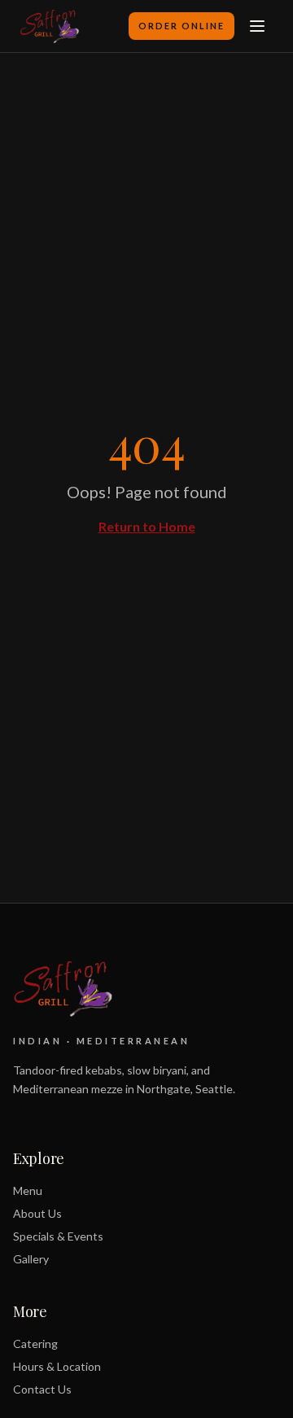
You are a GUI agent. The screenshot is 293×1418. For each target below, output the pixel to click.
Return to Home (146, 526)
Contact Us (42, 1389)
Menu (27, 1190)
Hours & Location (57, 1366)
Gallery (31, 1259)
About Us (37, 1213)
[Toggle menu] (257, 26)
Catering (35, 1343)
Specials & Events (58, 1236)
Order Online (181, 25)
